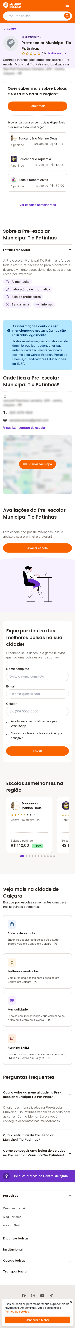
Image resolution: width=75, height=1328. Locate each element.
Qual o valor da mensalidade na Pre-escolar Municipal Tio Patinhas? (32, 1094)
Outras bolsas (14, 1260)
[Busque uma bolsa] (67, 16)
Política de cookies (17, 1311)
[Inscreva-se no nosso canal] (42, 1296)
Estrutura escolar (16, 250)
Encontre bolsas (15, 1238)
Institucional (12, 1249)
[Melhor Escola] (12, 5)
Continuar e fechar (37, 1320)
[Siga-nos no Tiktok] (51, 1296)
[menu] (67, 5)
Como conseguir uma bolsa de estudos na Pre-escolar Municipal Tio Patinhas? (34, 1152)
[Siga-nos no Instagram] (33, 1296)
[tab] (22, 856)
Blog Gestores (12, 1216)
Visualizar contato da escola (24, 428)
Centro (11, 28)
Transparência (15, 1271)
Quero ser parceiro (15, 1208)
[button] (35, 1176)
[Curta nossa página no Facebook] (24, 1296)
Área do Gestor (12, 1225)
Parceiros (10, 1195)
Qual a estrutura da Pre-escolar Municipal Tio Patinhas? (28, 1137)
